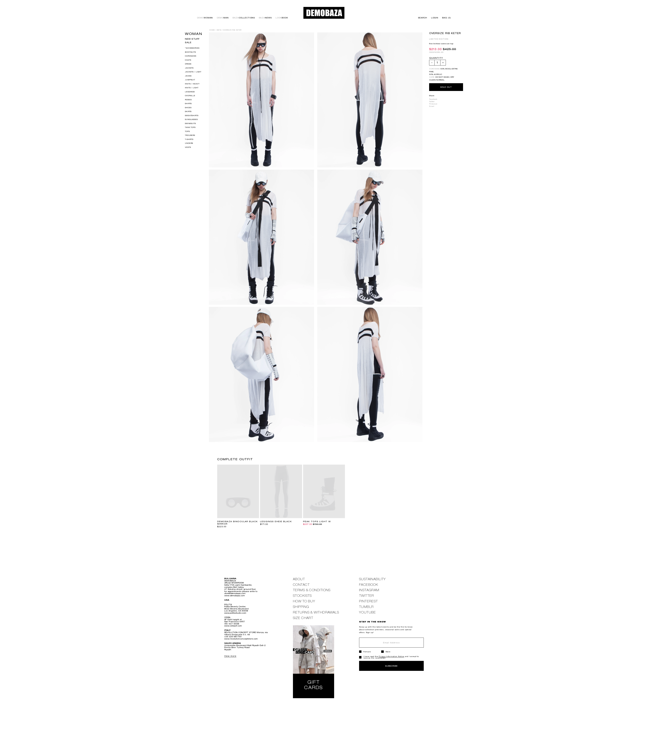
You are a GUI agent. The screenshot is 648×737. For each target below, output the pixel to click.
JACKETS (189, 68)
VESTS (188, 147)
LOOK (282, 18)
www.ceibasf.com (233, 626)
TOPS (187, 131)
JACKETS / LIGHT (193, 72)
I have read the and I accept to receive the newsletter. (391, 657)
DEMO (205, 18)
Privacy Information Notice (391, 656)
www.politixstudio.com (235, 613)
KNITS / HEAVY (192, 84)
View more (230, 656)
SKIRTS (188, 111)
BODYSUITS (190, 52)
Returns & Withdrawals (316, 612)
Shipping (301, 607)
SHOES (188, 108)
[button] (445, 18)
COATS (188, 60)
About (299, 579)
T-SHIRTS (189, 139)
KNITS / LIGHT (191, 88)
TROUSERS (190, 135)
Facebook (433, 99)
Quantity (436, 58)
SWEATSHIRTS (191, 115)
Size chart (303, 618)
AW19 (219, 30)
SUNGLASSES (191, 119)
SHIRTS (188, 103)
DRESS (188, 64)
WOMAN (193, 34)
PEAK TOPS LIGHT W (317, 521)
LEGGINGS (190, 92)
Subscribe (391, 666)
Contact (301, 584)
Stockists (302, 595)
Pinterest (433, 104)
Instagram (369, 590)
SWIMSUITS (190, 123)
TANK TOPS (190, 127)
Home (212, 30)
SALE (188, 42)
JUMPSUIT (190, 80)
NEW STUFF (192, 39)
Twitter (432, 101)
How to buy (304, 601)
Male (388, 651)
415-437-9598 (231, 624)
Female (367, 651)
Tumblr (366, 607)
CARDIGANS (190, 56)
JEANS (188, 76)
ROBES (188, 100)
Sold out (446, 87)
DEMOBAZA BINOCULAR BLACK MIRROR (237, 522)
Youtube (367, 612)
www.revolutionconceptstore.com (241, 639)
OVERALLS (190, 96)
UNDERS (189, 143)
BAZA (244, 18)
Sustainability (372, 579)
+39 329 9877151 (232, 636)
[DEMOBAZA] (323, 13)
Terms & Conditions (312, 590)
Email (431, 106)
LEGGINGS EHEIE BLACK (276, 521)
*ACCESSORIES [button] (192, 48)
